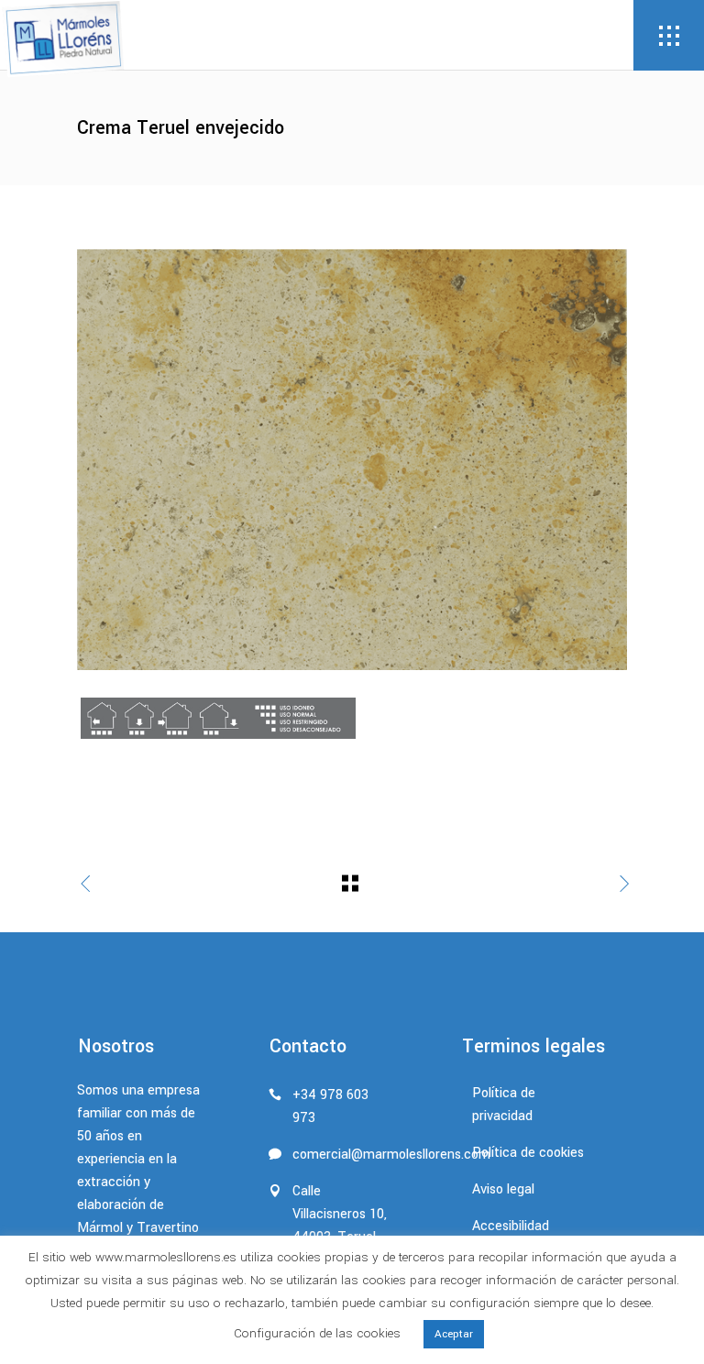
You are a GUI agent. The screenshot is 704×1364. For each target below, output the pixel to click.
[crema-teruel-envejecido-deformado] (352, 459)
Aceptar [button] (453, 1334)
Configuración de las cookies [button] (317, 1333)
